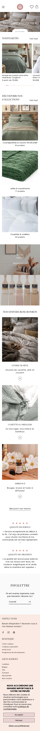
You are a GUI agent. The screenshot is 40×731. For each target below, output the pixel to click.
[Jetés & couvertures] (20, 168)
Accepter (19, 714)
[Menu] (3, 7)
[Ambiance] (20, 462)
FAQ (3, 670)
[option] (20, 22)
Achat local (6, 649)
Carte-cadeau (7, 644)
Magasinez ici (20, 263)
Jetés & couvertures (20, 188)
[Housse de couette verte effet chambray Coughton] (17, 58)
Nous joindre (6, 675)
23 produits (20, 237)
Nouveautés (10, 38)
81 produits (20, 145)
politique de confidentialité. (16, 707)
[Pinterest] (14, 632)
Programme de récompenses (13, 652)
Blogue (4, 667)
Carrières (5, 664)
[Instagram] (8, 632)
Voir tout (34, 38)
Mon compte (7, 678)
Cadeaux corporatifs (10, 647)
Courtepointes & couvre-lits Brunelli (20, 142)
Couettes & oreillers (20, 234)
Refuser (18, 720)
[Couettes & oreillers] (20, 214)
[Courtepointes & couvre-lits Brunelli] (20, 122)
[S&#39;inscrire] (29, 601)
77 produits (20, 191)
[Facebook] (3, 632)
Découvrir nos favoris (20, 508)
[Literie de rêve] (20, 339)
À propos (5, 673)
